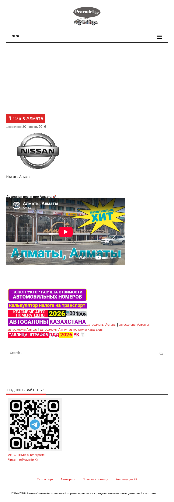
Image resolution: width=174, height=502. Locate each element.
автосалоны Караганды (86, 329)
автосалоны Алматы (134, 325)
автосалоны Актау (53, 329)
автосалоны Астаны (101, 325)
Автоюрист (67, 479)
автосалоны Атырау (23, 329)
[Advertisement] (87, 74)
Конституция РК (126, 479)
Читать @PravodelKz (23, 460)
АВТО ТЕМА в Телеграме (26, 455)
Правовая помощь (95, 479)
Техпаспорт (45, 479)
